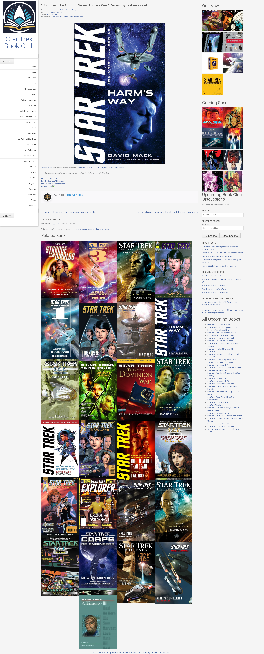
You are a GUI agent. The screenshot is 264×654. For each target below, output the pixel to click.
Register (32, 183)
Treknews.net (52, 14)
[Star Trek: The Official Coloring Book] (233, 73)
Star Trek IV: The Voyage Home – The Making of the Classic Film (222, 328)
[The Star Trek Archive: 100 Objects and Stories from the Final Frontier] (233, 51)
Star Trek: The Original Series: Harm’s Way (67, 17)
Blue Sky (32, 105)
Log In (33, 72)
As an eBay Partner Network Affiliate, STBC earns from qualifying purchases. (222, 311)
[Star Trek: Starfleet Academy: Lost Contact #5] (212, 30)
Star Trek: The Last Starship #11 (220, 349)
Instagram (31, 144)
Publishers (31, 172)
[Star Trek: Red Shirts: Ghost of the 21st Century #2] (233, 169)
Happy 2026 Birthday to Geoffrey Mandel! (219, 266)
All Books (32, 77)
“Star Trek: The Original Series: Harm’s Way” (106, 167)
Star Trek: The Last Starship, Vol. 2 (216, 292)
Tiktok (33, 200)
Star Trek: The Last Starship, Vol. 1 (221, 338)
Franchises (31, 133)
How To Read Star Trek (26, 139)
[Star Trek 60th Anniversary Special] (233, 127)
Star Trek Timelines (215, 405)
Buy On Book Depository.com (53, 183)
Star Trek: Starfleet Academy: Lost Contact (224, 415)
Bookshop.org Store (27, 111)
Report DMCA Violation (161, 652)
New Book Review (55, 12)
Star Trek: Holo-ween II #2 (218, 378)
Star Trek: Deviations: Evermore (220, 340)
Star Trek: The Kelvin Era (217, 402)
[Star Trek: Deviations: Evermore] (212, 169)
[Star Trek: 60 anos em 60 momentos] (212, 94)
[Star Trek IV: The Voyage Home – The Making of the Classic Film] (212, 127)
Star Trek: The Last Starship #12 (215, 285)
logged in (56, 223)
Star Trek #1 (212, 351)
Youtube (32, 205)
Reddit (33, 178)
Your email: (206, 224)
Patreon (32, 166)
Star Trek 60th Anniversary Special (221, 333)
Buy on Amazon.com (49, 178)
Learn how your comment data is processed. (92, 229)
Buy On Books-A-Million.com (52, 181)
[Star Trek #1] (233, 191)
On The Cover (30, 161)
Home (33, 66)
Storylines (31, 194)
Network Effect (30, 155)
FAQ (34, 128)
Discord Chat (30, 122)
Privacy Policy (144, 652)
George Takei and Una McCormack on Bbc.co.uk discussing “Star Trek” (168, 212)
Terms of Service (130, 652)
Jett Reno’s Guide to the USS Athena (222, 335)
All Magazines (30, 89)
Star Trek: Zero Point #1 (212, 276)
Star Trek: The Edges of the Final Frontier (224, 367)
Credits (33, 94)
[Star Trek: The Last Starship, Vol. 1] (233, 148)
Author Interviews (28, 100)
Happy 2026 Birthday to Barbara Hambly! (219, 256)
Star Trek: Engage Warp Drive (214, 289)
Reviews (32, 189)
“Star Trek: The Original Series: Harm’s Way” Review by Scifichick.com (71, 212)
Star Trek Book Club (19, 42)
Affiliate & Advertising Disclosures (107, 652)
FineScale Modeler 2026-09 (218, 324)
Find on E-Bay (46, 186)
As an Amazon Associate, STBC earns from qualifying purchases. (219, 303)
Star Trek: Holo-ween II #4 (218, 413)
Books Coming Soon (27, 116)
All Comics (32, 83)
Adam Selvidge (71, 10)
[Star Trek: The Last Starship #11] (212, 191)
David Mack (82, 167)
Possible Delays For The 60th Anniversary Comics (222, 252)
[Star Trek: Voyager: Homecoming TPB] (212, 51)
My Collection (30, 150)
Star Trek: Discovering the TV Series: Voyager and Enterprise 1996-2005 (222, 361)
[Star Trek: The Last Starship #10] (233, 30)
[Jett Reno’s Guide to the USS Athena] (212, 148)
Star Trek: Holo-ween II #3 (218, 381)
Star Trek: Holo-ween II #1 (218, 365)
